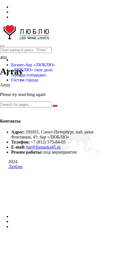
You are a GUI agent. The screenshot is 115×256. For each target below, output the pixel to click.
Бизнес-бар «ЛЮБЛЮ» (33, 64)
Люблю (15, 166)
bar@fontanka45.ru (43, 147)
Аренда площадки (28, 74)
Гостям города (24, 79)
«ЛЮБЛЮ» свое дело (31, 69)
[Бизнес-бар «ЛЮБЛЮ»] (26, 39)
